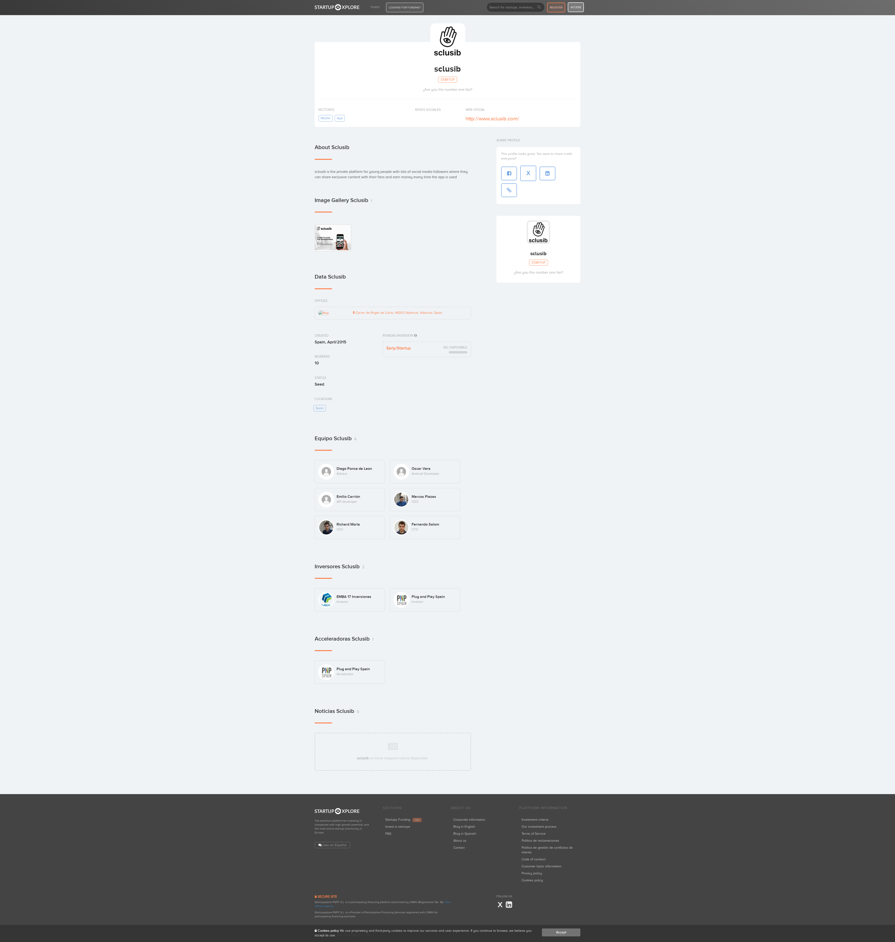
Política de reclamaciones (540, 840)
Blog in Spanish (464, 833)
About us (459, 840)
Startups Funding (402, 819)
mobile (325, 118)
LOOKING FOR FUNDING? (405, 7)
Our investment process (539, 826)
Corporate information (469, 819)
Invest (375, 7)
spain (320, 408)
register (556, 7)
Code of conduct (534, 859)
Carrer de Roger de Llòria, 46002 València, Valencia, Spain (398, 312)
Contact (459, 847)
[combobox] (515, 7)
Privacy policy (532, 873)
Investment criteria (535, 819)
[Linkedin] (509, 905)
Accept (561, 932)
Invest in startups (397, 826)
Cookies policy (532, 880)
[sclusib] (333, 238)
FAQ (388, 833)
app (340, 118)
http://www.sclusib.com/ (492, 119)
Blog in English (464, 826)
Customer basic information (541, 866)
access (576, 7)
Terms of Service (534, 833)
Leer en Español (335, 845)
